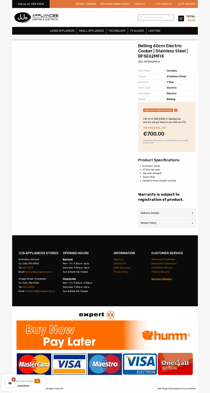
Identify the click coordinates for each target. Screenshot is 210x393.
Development (176, 388)
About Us (118, 259)
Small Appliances (91, 30)
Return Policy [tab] (148, 223)
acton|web (191, 388)
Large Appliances (62, 30)
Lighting (154, 30)
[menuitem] (85, 4)
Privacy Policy (121, 271)
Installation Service (161, 267)
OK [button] (37, 381)
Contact (139, 4)
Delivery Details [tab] (150, 213)
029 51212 (159, 118)
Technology (117, 30)
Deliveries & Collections (164, 263)
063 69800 (29, 287)
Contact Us (174, 118)
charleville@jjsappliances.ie (40, 291)
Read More (23, 385)
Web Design (162, 388)
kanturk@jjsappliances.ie (38, 271)
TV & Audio (137, 30)
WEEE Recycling (122, 267)
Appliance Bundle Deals (115, 4)
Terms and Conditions (163, 259)
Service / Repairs (86, 4)
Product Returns (160, 271)
